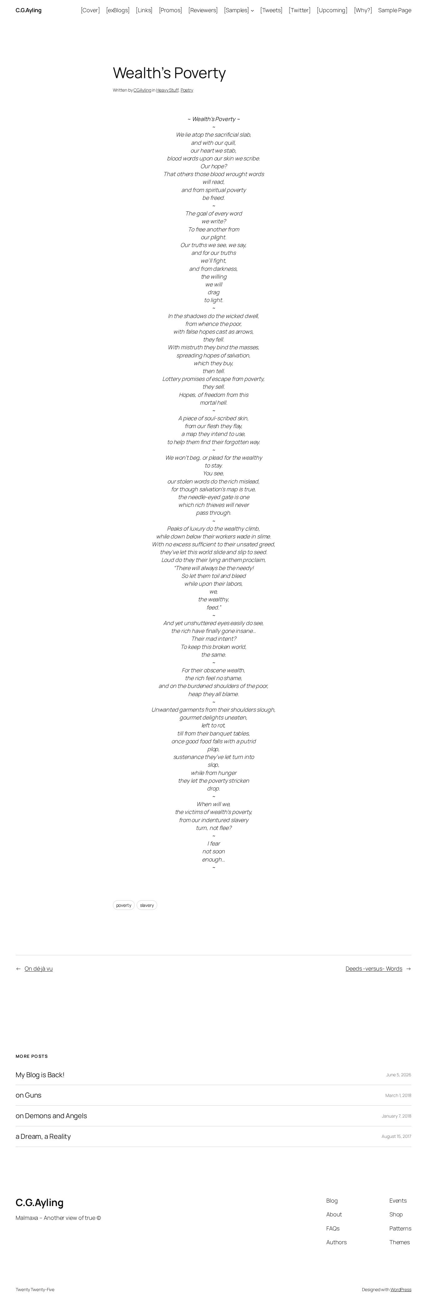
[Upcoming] (332, 10)
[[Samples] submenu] (252, 10)
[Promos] (170, 10)
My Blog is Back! (40, 1075)
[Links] (144, 10)
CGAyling (142, 90)
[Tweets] (271, 10)
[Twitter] (300, 10)
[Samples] (236, 10)
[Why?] (363, 10)
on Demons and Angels (51, 1116)
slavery (147, 905)
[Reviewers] (203, 10)
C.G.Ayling (28, 10)
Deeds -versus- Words (374, 968)
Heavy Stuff (167, 90)
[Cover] (90, 10)
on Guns (29, 1095)
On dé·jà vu (39, 968)
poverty (123, 905)
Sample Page (394, 10)
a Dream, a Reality (43, 1136)
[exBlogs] (118, 10)
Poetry (187, 90)
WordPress (400, 1289)
